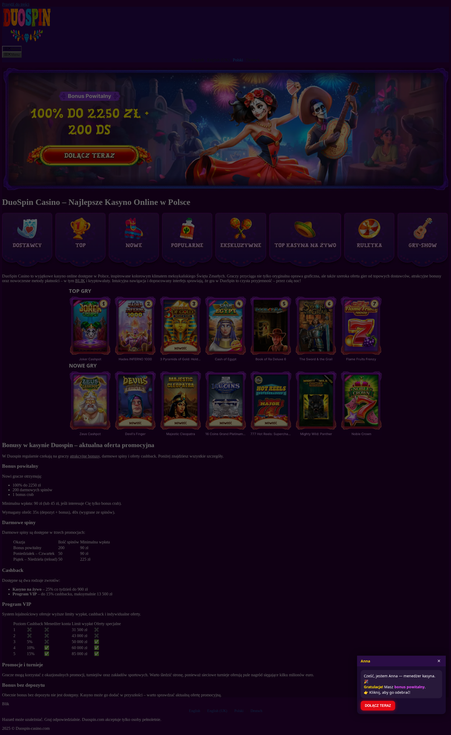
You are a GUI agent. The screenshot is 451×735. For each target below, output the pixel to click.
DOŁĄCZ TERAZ (378, 706)
